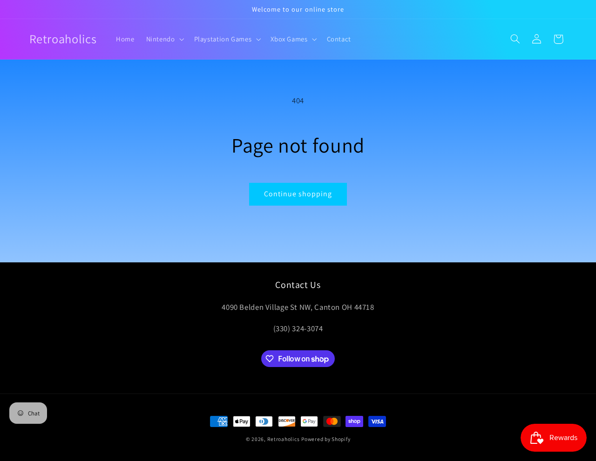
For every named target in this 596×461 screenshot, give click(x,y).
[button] (164, 39)
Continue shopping (298, 194)
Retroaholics (283, 438)
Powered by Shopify (325, 438)
